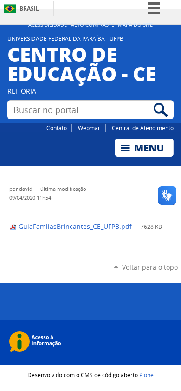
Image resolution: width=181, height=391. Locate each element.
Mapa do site (135, 25)
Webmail (89, 128)
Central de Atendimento (143, 128)
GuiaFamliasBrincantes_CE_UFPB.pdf (75, 226)
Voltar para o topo (150, 267)
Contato (56, 128)
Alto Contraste (92, 25)
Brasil (29, 9)
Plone (146, 374)
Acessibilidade (47, 25)
